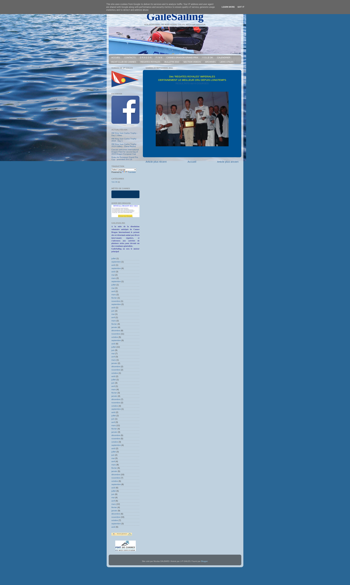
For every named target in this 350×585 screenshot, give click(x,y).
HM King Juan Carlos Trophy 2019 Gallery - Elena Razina (123, 145)
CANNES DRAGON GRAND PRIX (182, 57)
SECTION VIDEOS (192, 62)
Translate (132, 172)
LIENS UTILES (226, 62)
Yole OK (114, 182)
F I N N (159, 57)
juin (112, 311)
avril (113, 291)
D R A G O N (145, 57)
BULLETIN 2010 (171, 62)
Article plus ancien (228, 161)
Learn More (228, 7)
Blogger (204, 561)
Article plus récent (156, 161)
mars (113, 278)
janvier (114, 327)
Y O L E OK (207, 57)
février (114, 298)
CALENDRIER (223, 57)
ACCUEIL (115, 57)
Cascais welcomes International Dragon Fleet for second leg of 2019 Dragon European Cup (125, 152)
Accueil (192, 161)
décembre (115, 331)
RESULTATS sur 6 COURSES (192, 83)
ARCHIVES (210, 62)
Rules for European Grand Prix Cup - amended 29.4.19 (124, 158)
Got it (240, 7)
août (113, 265)
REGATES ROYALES (150, 62)
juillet (113, 258)
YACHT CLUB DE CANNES (123, 62)
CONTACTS (130, 57)
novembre (115, 301)
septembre (116, 262)
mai (113, 275)
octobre (114, 337)
